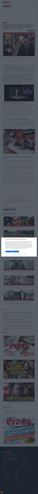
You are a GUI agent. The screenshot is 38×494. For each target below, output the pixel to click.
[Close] (35, 239)
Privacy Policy (24, 254)
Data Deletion (14, 254)
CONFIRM (12, 251)
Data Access (19, 254)
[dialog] (19, 247)
